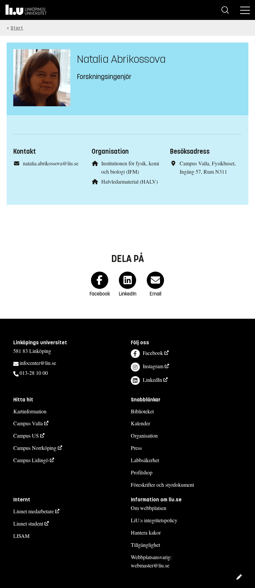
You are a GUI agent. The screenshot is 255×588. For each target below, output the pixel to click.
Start (17, 28)
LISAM (21, 535)
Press (136, 447)
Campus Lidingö (30, 460)
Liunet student (28, 523)
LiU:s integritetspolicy (154, 520)
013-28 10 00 (34, 372)
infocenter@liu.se (38, 362)
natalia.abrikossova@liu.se (50, 163)
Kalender (140, 423)
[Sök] (225, 10)
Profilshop (141, 472)
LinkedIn (152, 379)
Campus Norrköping (34, 447)
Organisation (144, 435)
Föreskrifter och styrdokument (162, 484)
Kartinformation (29, 411)
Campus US (26, 435)
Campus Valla (28, 423)
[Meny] (245, 10)
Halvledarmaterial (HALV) (129, 181)
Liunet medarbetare (33, 511)
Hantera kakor (146, 532)
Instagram (153, 366)
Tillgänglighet (145, 544)
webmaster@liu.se (150, 565)
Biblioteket (142, 411)
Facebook (153, 352)
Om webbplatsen (148, 507)
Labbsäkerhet (145, 460)
